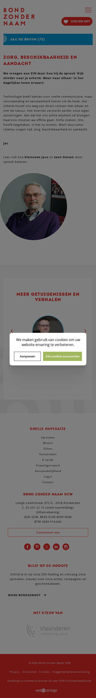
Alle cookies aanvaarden (62, 356)
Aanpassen (27, 356)
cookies (61, 339)
